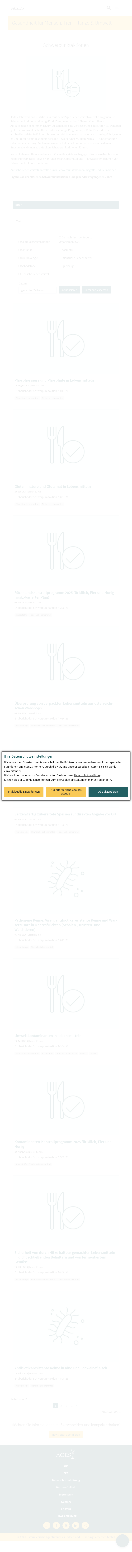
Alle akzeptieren (108, 791)
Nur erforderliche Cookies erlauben (66, 791)
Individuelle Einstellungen (24, 791)
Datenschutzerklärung (87, 775)
